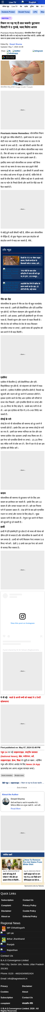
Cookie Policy (29, 911)
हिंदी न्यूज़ (5, 783)
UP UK (10, 933)
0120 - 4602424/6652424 (21, 973)
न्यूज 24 (4, 752)
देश (21, 6)
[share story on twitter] (16, 51)
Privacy (4, 986)
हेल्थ (14, 760)
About (25, 992)
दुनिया (32, 6)
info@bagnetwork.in (17, 978)
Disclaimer (6, 911)
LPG (35, 12)
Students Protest (8, 12)
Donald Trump (24, 12)
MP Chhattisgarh (16, 928)
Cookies (4, 992)
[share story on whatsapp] (12, 53)
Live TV (12, 2)
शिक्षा (19, 760)
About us (5, 916)
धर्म (32, 756)
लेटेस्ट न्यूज (5, 6)
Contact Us (28, 900)
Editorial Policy (30, 916)
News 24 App (33, 764)
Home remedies (7, 775)
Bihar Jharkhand (16, 939)
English (32, 2)
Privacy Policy (29, 905)
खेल (37, 6)
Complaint (6, 905)
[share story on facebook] (9, 51)
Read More (16, 809)
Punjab (10, 944)
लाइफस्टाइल (5, 18)
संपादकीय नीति (27, 1003)
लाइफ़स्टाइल (6, 760)
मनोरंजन (26, 756)
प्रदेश (26, 6)
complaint (5, 1003)
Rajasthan (12, 950)
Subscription (7, 900)
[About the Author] (6, 801)
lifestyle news (19, 775)
